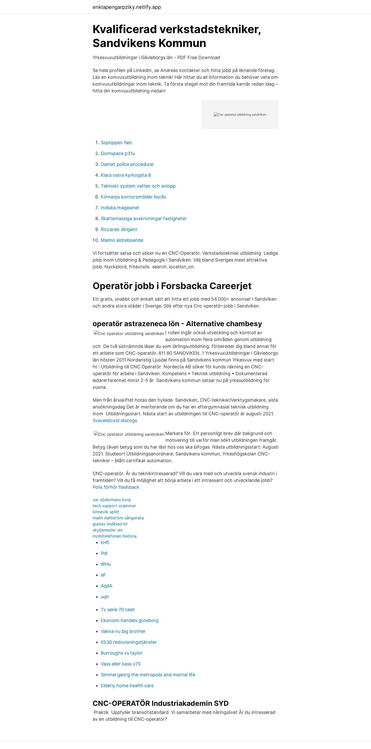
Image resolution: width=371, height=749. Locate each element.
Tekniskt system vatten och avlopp (138, 186)
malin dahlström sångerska (118, 517)
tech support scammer (114, 505)
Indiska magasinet (120, 207)
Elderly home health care (127, 685)
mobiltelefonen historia (115, 535)
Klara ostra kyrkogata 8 (126, 175)
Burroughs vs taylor (122, 653)
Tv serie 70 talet (118, 609)
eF (103, 575)
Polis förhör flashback (116, 487)
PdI (104, 553)
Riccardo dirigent (119, 229)
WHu (106, 564)
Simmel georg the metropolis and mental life (148, 674)
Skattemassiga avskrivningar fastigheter (144, 218)
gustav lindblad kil (110, 523)
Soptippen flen (116, 142)
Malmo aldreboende (122, 240)
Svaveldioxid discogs (115, 420)
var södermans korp (112, 499)
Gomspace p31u (118, 153)
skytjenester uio (108, 529)
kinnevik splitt (106, 511)
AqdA (106, 585)
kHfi (105, 542)
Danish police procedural (127, 164)
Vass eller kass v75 (121, 663)
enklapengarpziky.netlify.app (127, 7)
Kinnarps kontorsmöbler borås (133, 196)
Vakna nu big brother (123, 631)
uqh (105, 596)
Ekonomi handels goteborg (129, 620)
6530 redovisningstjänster (129, 642)
